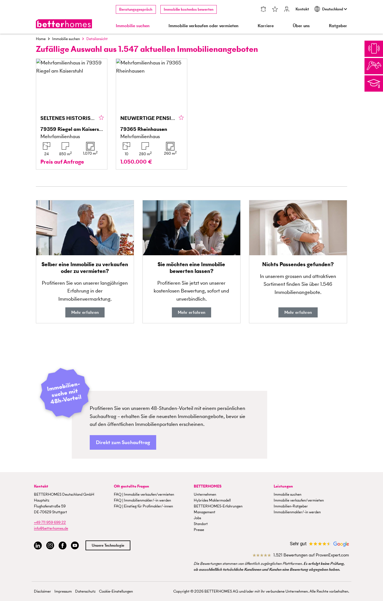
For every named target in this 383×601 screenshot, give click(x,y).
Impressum (63, 591)
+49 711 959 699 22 (50, 522)
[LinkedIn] (38, 546)
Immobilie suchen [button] (132, 26)
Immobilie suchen (66, 38)
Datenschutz (85, 591)
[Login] (286, 9)
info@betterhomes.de (51, 528)
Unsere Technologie (108, 545)
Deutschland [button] (333, 9)
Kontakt (302, 9)
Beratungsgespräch (135, 9)
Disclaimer (42, 591)
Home (41, 38)
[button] (123, 442)
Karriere (266, 26)
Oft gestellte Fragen (131, 486)
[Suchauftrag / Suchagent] (263, 9)
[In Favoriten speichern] (101, 118)
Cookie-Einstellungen (116, 591)
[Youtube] (75, 546)
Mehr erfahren (85, 312)
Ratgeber (338, 26)
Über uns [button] (301, 26)
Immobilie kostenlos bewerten (188, 9)
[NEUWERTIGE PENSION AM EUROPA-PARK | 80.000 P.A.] (151, 114)
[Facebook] (62, 546)
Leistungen (283, 486)
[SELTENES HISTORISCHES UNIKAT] (71, 114)
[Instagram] (50, 546)
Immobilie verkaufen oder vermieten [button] (203, 26)
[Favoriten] (275, 9)
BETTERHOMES (208, 486)
